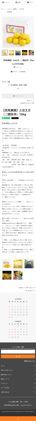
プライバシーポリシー (26, 405)
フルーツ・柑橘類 (12, 9)
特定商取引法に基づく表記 (27, 103)
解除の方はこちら (29, 361)
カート (31, 2)
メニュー (7, 2)
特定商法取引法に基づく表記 (11, 405)
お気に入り (19, 67)
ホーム (2, 9)
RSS (21, 401)
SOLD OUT (19, 96)
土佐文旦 (21, 9)
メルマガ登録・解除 (13, 401)
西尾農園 (9, 12)
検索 (19, 2)
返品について (30, 100)
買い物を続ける (30, 290)
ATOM (26, 401)
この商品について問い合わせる (25, 287)
